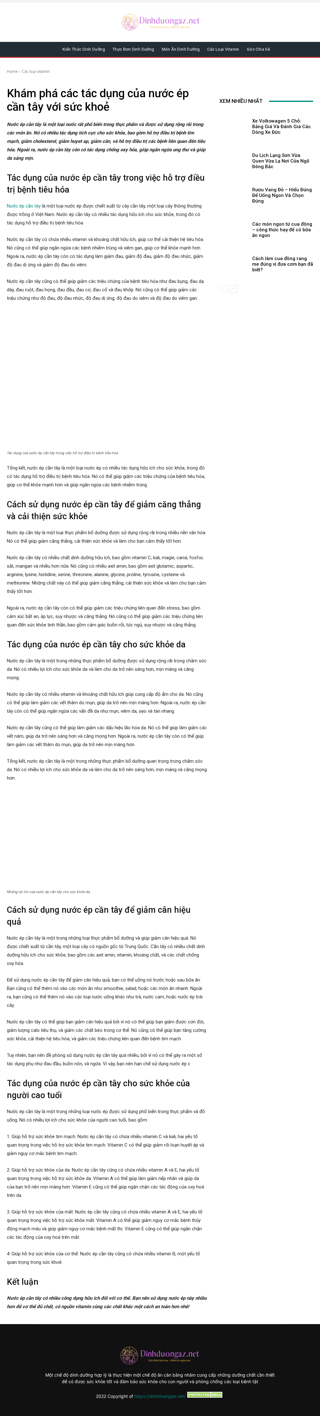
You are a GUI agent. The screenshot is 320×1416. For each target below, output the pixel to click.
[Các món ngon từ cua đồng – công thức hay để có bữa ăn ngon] (233, 228)
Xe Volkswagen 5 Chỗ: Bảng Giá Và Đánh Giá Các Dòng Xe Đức (281, 126)
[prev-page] (223, 289)
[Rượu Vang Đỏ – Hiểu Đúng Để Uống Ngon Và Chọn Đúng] (233, 194)
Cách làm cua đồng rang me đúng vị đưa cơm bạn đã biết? (282, 264)
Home (12, 71)
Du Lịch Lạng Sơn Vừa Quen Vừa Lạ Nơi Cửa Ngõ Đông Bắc (280, 161)
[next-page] (233, 289)
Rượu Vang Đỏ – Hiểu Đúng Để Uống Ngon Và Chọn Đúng (282, 195)
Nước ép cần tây (24, 206)
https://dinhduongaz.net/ (160, 1396)
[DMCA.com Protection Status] (205, 1396)
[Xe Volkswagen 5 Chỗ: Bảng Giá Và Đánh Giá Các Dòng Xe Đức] (233, 125)
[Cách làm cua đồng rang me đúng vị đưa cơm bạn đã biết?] (233, 263)
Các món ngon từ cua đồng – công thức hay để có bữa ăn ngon (282, 229)
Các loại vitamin (36, 71)
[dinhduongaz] (162, 22)
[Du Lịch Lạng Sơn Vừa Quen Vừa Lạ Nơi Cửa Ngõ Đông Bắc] (233, 160)
